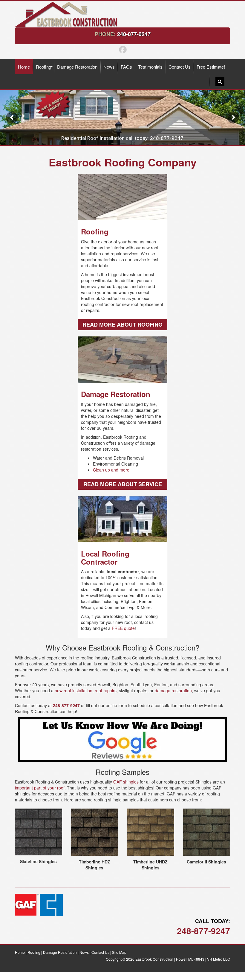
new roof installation (73, 690)
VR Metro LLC (218, 959)
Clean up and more (111, 470)
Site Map (119, 952)
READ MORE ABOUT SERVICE (122, 484)
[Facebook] (122, 49)
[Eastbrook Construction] (70, 14)
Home (20, 952)
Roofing (33, 952)
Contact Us (100, 952)
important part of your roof (40, 788)
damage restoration (173, 690)
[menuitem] (24, 66)
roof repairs (106, 690)
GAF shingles (126, 782)
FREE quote (123, 628)
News (84, 952)
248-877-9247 (134, 34)
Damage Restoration (60, 952)
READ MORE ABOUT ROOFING (122, 324)
